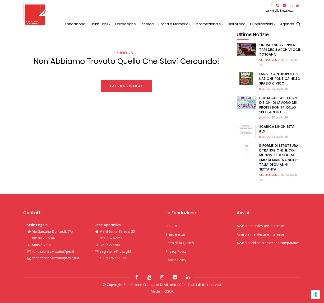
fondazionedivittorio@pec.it (53, 251)
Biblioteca (236, 23)
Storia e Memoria (173, 23)
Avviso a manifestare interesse (260, 225)
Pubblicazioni (261, 23)
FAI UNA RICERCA (126, 86)
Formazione (125, 23)
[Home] (143, 14)
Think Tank (99, 23)
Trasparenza (175, 234)
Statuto (171, 225)
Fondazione (75, 23)
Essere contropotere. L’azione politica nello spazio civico (279, 78)
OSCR (169, 291)
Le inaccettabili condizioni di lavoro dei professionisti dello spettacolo (279, 104)
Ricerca (147, 23)
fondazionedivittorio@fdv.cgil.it (55, 258)
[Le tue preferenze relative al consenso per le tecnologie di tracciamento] (315, 294)
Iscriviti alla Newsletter (280, 11)
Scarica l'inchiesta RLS (277, 129)
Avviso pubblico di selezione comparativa (268, 243)
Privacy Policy (176, 251)
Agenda (287, 23)
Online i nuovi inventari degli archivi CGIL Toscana (280, 50)
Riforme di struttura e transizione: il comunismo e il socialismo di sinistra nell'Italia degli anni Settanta (278, 157)
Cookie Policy (176, 260)
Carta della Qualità (180, 243)
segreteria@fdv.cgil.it (115, 251)
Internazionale (208, 23)
